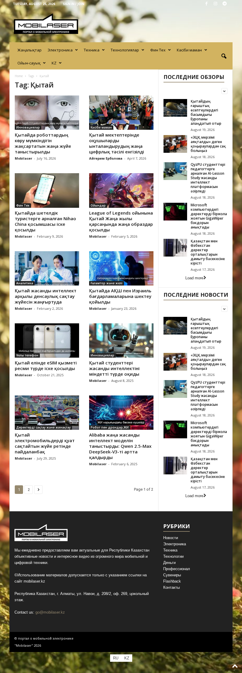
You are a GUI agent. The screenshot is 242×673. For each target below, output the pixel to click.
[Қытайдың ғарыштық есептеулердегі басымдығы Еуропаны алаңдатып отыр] (175, 108)
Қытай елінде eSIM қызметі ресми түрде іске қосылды (46, 365)
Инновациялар (28, 127)
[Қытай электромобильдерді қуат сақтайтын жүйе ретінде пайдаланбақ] (47, 412)
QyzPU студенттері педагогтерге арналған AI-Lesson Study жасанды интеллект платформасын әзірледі (208, 178)
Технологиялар (125, 50)
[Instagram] (215, 4)
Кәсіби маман (189, 50)
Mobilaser (23, 158)
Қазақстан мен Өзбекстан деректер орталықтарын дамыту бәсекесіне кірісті (208, 252)
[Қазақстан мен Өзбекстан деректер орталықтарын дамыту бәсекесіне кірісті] (175, 248)
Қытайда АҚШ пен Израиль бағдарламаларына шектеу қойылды (120, 296)
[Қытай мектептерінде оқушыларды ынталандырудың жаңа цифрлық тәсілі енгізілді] (121, 112)
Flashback (172, 581)
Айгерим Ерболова (105, 158)
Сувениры (172, 575)
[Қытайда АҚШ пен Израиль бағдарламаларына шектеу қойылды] (121, 268)
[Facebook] (206, 4)
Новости (170, 538)
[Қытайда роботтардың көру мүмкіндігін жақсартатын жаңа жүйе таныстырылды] (47, 112)
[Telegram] (224, 4)
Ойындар (98, 205)
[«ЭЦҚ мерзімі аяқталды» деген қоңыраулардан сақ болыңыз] (175, 144)
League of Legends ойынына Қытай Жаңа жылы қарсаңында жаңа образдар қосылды (121, 221)
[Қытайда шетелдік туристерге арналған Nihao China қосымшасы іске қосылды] (47, 190)
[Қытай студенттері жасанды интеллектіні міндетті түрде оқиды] (121, 340)
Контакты (171, 587)
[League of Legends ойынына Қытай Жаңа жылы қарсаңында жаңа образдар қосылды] (121, 190)
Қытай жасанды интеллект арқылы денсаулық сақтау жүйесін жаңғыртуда (45, 296)
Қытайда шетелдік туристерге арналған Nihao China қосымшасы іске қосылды (45, 221)
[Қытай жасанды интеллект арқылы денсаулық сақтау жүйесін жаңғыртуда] (47, 268)
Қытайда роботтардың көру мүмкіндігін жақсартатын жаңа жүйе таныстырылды (43, 143)
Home (19, 76)
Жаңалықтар (29, 50)
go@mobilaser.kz (50, 612)
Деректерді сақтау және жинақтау (43, 427)
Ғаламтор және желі (106, 283)
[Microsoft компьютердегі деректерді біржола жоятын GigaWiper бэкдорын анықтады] (175, 211)
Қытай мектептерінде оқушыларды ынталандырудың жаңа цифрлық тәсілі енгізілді (116, 143)
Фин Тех (158, 50)
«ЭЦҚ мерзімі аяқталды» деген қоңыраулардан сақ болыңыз (208, 144)
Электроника (60, 50)
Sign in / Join (73, 4)
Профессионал (176, 569)
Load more (194, 278)
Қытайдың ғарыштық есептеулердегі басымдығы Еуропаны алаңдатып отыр (206, 112)
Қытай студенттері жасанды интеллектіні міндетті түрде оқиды (114, 368)
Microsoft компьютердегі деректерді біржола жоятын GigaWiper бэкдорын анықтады (209, 216)
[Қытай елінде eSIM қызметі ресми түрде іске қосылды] (47, 340)
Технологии (173, 556)
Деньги (169, 562)
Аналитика (24, 283)
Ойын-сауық (28, 63)
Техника (91, 50)
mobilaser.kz (34, 581)
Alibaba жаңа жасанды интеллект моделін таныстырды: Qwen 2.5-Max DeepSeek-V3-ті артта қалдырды (120, 446)
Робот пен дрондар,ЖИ (110, 427)
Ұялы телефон (27, 355)
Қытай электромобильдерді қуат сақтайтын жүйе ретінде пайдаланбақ (45, 443)
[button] (223, 56)
